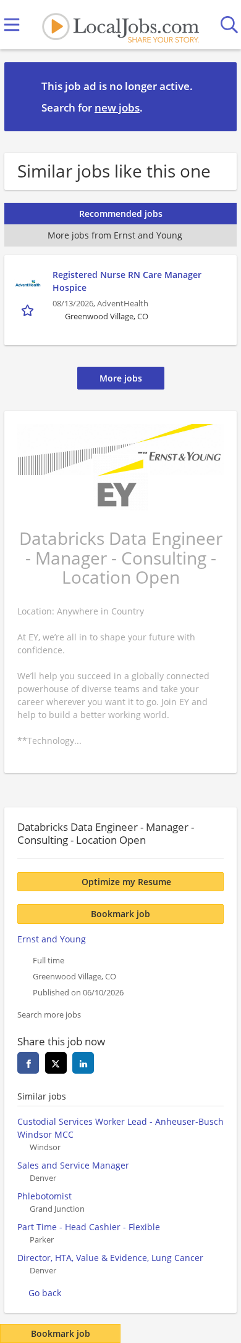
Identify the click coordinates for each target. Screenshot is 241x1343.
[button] (217, 96)
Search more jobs (49, 1015)
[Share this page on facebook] (28, 1063)
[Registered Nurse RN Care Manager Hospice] (28, 283)
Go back (44, 1293)
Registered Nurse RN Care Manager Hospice (127, 281)
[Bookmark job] (28, 310)
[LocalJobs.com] (120, 25)
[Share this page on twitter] (56, 1063)
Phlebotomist (44, 1196)
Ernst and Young (51, 939)
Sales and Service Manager (73, 1165)
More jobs (120, 378)
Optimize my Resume (126, 882)
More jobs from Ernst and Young (115, 235)
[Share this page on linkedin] (83, 1063)
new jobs (117, 107)
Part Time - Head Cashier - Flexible (88, 1227)
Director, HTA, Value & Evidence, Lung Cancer (110, 1257)
